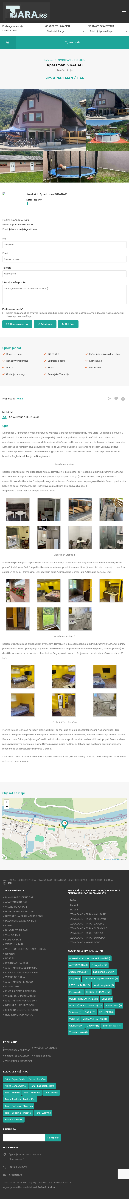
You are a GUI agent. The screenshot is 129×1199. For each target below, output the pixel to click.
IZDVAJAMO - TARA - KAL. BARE (88, 914)
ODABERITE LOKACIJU (57, 26)
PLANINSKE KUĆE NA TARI (19, 897)
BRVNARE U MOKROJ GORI (19, 1005)
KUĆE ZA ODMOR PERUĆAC (20, 991)
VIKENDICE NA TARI (16, 906)
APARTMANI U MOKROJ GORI (21, 1000)
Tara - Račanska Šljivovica (19, 1106)
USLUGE (106, 1012)
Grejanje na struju (15, 374)
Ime (4, 238)
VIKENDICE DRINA (15, 977)
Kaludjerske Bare (104, 971)
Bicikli (50, 367)
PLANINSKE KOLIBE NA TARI (20, 921)
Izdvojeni (10, 953)
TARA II (74, 905)
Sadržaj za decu (56, 360)
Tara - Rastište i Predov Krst (20, 1099)
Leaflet (107, 859)
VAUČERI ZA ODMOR (45, 1048)
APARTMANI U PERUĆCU (71, 60)
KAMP (8, 925)
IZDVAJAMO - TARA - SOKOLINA (87, 937)
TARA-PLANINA (46, 1187)
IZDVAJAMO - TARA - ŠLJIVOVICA (88, 928)
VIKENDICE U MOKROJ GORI (20, 996)
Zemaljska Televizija (58, 374)
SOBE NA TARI (13, 939)
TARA (73, 900)
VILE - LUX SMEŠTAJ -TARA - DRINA (25, 949)
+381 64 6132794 (17, 1167)
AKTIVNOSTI (78, 965)
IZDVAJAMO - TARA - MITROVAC (88, 919)
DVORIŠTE (95, 367)
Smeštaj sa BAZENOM (17, 1056)
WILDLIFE (76, 1025)
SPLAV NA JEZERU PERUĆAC (21, 1010)
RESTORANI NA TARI (16, 963)
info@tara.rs (15, 1174)
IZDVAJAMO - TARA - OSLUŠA (86, 933)
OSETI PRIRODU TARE (83, 998)
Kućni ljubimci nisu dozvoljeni (104, 354)
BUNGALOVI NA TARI (16, 930)
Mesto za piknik (103, 985)
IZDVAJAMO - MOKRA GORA (85, 942)
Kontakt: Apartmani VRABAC (46, 194)
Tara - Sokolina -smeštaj (18, 1112)
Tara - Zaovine (43, 1112)
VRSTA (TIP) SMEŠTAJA (101, 26)
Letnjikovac (95, 360)
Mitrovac (75, 992)
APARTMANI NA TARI (16, 902)
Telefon (6, 267)
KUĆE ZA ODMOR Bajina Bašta (21, 972)
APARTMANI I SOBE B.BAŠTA (21, 967)
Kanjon (74, 978)
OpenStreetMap (115, 859)
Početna (48, 60)
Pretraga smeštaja (12, 26)
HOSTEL (9, 958)
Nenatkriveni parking (17, 360)
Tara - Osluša (51, 1092)
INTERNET (53, 354)
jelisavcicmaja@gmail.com (23, 229)
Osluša (107, 998)
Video (74, 1019)
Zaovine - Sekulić (14, 1119)
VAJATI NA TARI (14, 944)
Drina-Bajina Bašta (15, 1079)
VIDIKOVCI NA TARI (95, 1019)
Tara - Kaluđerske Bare (42, 1086)
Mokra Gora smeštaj (15, 1086)
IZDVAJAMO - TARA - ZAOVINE (87, 923)
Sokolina (75, 1012)
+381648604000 (20, 219)
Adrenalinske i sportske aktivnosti (89, 958)
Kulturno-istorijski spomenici (101, 978)
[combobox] (64, 32)
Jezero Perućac (79, 971)
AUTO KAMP (12, 986)
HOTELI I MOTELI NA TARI (19, 911)
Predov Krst (113, 1005)
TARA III (74, 909)
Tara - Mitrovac (32, 1092)
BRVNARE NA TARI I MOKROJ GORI (24, 916)
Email (5, 253)
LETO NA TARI (79, 985)
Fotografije (99, 965)
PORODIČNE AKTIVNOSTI (85, 1005)
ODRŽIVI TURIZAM (98, 992)
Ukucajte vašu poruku (13, 282)
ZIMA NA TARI (112, 1025)
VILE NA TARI (12, 935)
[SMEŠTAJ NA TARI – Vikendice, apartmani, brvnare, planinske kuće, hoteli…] (26, 19)
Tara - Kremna (12, 1092)
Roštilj (9, 367)
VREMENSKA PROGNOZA (18, 1061)
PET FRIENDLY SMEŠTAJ (16, 1050)
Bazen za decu (14, 354)
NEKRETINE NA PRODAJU (19, 1014)
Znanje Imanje (78, 1032)
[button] (64, 824)
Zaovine (93, 1025)
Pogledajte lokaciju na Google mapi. (31, 456)
